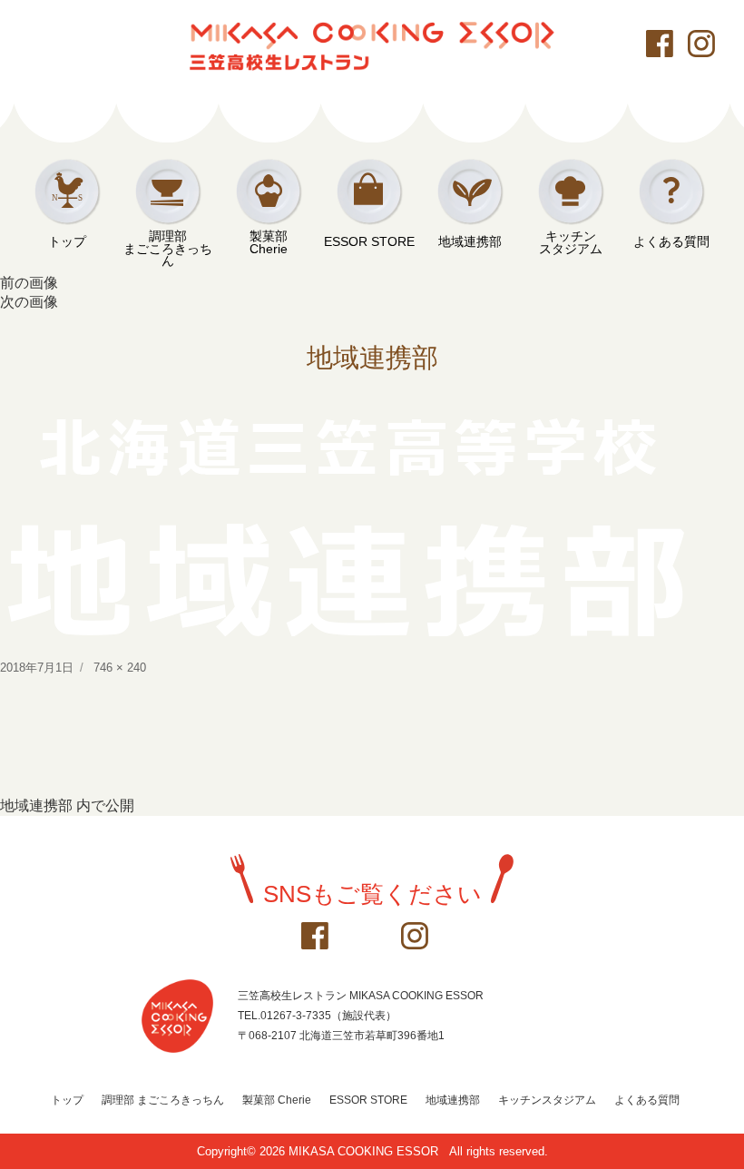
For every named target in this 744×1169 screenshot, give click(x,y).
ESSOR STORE (369, 242)
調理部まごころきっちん (167, 243)
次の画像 (29, 301)
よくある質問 (671, 242)
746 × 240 (119, 667)
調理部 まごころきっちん (163, 1100)
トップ (67, 242)
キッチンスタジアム (570, 243)
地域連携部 (470, 242)
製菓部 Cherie (276, 1100)
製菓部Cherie (269, 243)
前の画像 (29, 282)
